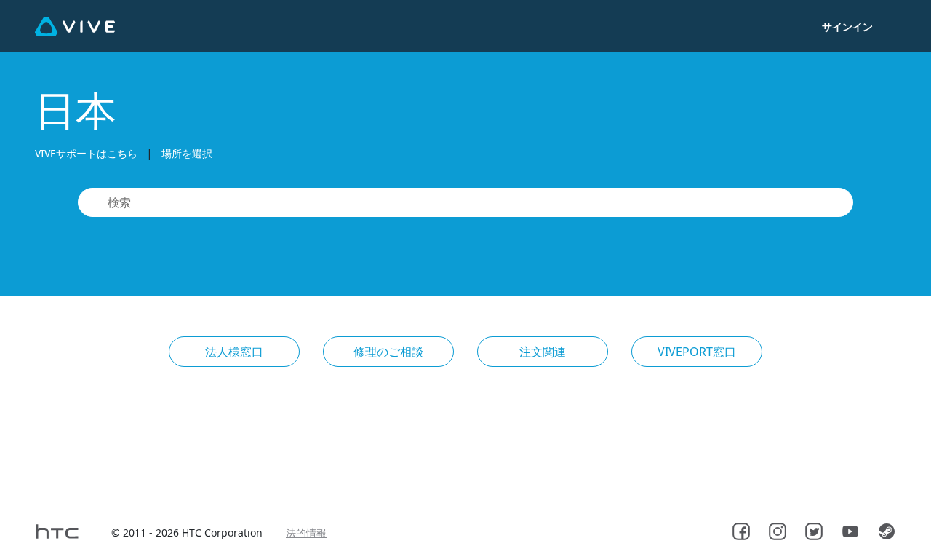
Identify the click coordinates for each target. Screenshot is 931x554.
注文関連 (542, 352)
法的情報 (306, 532)
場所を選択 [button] (186, 153)
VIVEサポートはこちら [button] (86, 153)
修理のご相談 (388, 352)
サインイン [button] (847, 26)
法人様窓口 (234, 352)
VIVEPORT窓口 (697, 352)
